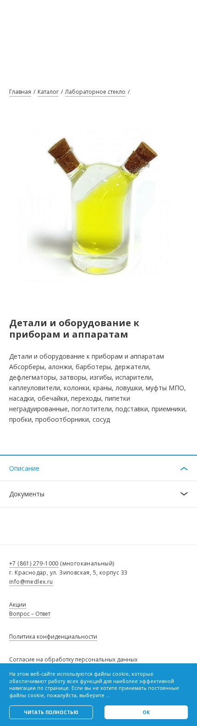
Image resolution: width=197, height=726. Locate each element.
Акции (17, 604)
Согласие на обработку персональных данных (73, 659)
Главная (20, 92)
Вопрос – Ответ (29, 614)
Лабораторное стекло (95, 92)
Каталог (48, 92)
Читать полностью (51, 712)
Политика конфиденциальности (53, 636)
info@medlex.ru (31, 582)
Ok (146, 712)
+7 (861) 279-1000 (34, 563)
